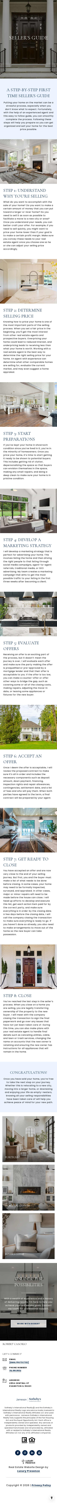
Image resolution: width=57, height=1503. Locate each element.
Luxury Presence (28, 1471)
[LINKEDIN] (32, 1452)
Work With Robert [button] (28, 1323)
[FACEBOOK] (17, 1452)
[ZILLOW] (39, 1452)
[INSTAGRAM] (25, 1452)
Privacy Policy (41, 1485)
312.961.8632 (15, 1370)
